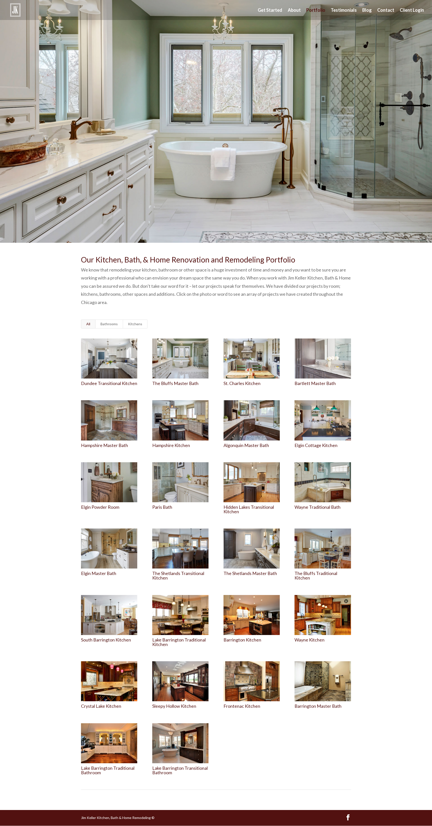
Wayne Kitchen (309, 639)
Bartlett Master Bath (315, 383)
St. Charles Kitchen (242, 383)
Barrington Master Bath (318, 706)
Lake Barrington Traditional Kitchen (179, 642)
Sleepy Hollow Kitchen (174, 706)
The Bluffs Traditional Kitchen (315, 575)
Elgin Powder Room (100, 507)
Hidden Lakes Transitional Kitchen (249, 509)
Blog (367, 10)
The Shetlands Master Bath (250, 573)
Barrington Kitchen (242, 639)
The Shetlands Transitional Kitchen (178, 575)
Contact (385, 10)
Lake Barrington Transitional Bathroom (180, 770)
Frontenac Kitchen (242, 706)
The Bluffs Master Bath (175, 383)
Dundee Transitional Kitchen (109, 383)
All (88, 324)
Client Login (412, 10)
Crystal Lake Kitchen (101, 706)
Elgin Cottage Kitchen (316, 445)
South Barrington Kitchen (106, 639)
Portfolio (315, 10)
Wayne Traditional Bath (317, 507)
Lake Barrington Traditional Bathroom (107, 770)
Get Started (270, 10)
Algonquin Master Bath (246, 445)
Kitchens (135, 324)
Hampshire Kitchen (171, 445)
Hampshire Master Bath (104, 445)
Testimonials (344, 10)
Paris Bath (162, 507)
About (294, 10)
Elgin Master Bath (98, 573)
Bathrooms (109, 324)
